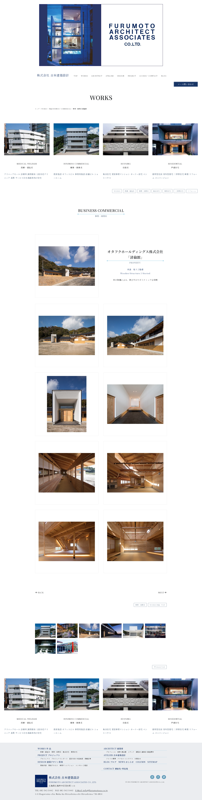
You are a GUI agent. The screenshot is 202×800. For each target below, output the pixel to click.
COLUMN (141, 762)
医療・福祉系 (129, 191)
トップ (37, 109)
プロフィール (111, 752)
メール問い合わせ (186, 84)
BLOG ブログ (110, 762)
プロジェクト (45, 759)
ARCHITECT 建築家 (113, 748)
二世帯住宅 (179, 191)
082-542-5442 (46, 790)
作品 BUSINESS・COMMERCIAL (60, 109)
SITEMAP (152, 762)
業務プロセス (53, 765)
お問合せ (138, 759)
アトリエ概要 (111, 759)
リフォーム (192, 191)
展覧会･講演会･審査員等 (145, 752)
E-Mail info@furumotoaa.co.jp (91, 790)
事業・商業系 (144, 191)
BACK (41, 592)
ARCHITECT (96, 76)
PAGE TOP (160, 667)
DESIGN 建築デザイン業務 (50, 762)
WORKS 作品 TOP (157, 605)
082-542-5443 (66, 790)
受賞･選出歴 (121, 752)
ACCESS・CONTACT (148, 76)
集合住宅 (156, 191)
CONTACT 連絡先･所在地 (116, 768)
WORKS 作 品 (44, 748)
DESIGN (120, 76)
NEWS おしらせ (126, 762)
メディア (131, 752)
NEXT (161, 592)
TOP (76, 76)
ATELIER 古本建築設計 (115, 755)
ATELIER (110, 76)
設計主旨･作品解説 (76, 759)
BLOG (163, 76)
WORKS (84, 76)
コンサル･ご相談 (82, 765)
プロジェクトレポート (60, 759)
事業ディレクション (67, 765)
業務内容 (43, 765)
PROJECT (132, 76)
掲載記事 (88, 759)
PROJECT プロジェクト (49, 755)
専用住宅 (167, 191)
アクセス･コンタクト (125, 759)
